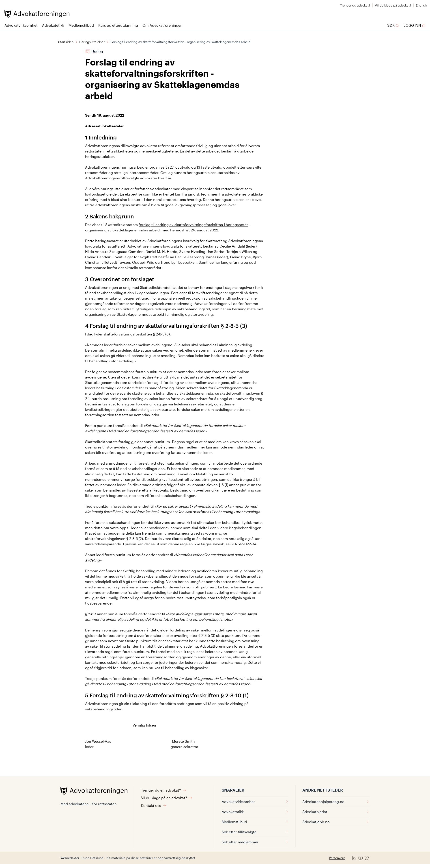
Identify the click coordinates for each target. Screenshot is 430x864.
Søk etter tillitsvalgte (239, 832)
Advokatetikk (53, 25)
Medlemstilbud (81, 25)
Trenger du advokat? (355, 5)
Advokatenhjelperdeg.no (323, 801)
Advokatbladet (314, 812)
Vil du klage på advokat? (393, 5)
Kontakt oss (151, 805)
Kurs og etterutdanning (118, 25)
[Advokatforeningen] (37, 14)
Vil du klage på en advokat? (164, 798)
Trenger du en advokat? (161, 790)
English (421, 5)
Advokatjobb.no (316, 822)
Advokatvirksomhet (21, 25)
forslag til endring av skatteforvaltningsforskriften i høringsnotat (193, 224)
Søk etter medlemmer (240, 842)
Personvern (337, 858)
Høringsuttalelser (92, 42)
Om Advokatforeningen (162, 25)
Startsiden (65, 42)
